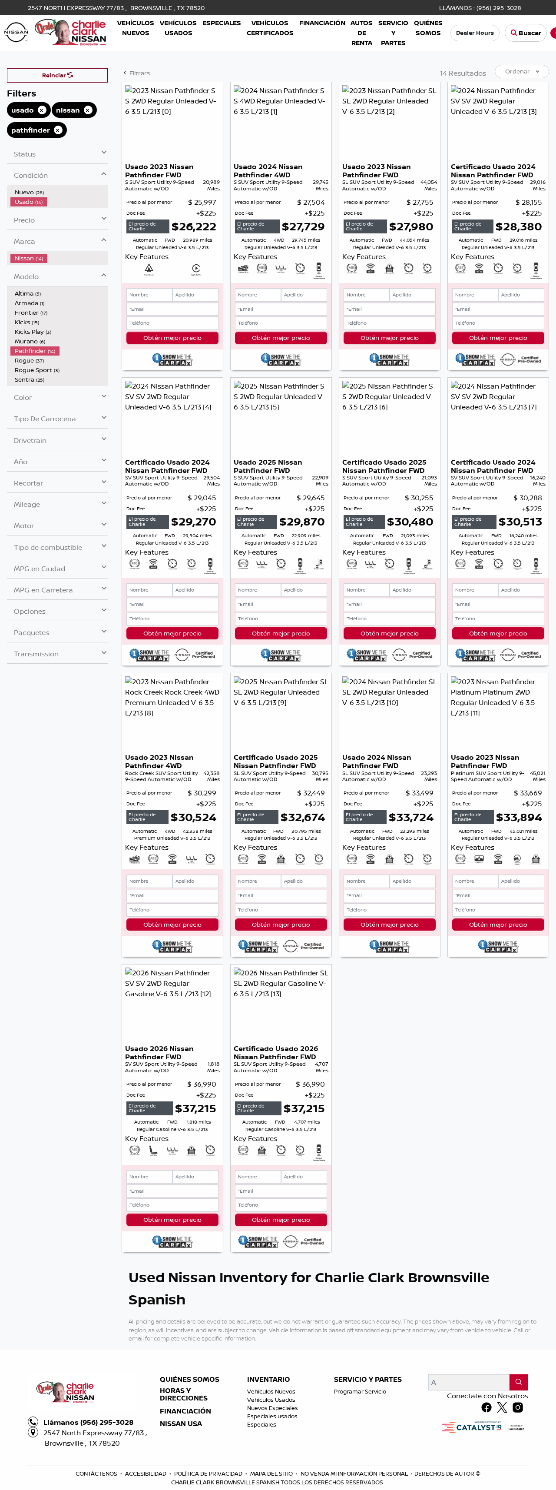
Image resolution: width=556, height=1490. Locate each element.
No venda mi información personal (355, 1473)
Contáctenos (97, 1473)
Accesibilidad (146, 1473)
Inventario (268, 1380)
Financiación (185, 1411)
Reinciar (54, 75)
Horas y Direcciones (184, 1394)
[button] (136, 28)
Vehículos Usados (271, 1400)
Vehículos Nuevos (271, 1391)
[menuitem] (59, 192)
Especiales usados (272, 1416)
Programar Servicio (360, 1391)
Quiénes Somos (189, 1380)
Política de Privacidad (209, 1473)
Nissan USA (181, 1424)
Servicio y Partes (368, 1380)
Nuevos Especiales (272, 1408)
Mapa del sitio (272, 1473)
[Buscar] (519, 1382)
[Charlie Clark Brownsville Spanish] (55, 31)
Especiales (261, 1424)
